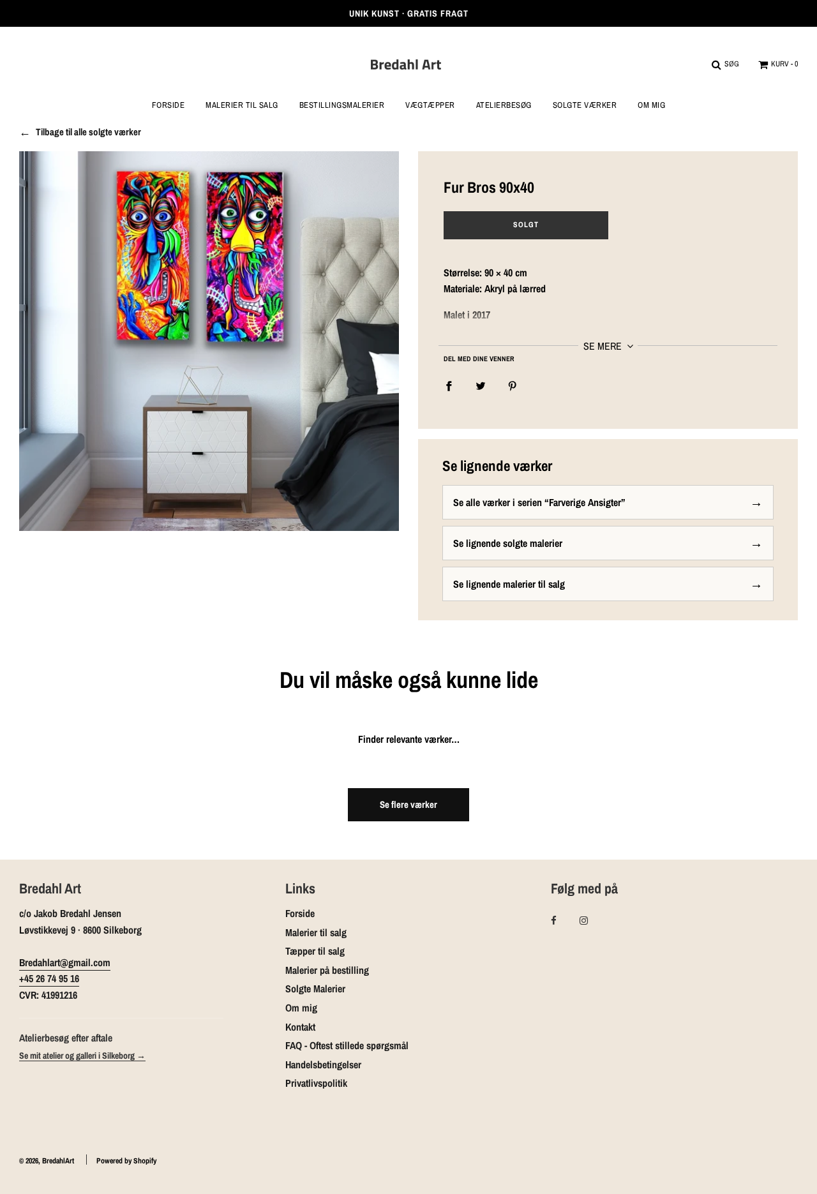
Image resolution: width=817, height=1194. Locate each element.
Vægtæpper (430, 105)
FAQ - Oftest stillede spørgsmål (346, 1045)
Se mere (603, 346)
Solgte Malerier (315, 988)
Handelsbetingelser (323, 1064)
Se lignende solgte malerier (507, 543)
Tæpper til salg (315, 951)
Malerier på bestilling (327, 970)
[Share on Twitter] (480, 385)
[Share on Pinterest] (512, 385)
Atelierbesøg (504, 105)
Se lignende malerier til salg (509, 584)
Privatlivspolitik (316, 1083)
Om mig (651, 105)
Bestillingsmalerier (342, 105)
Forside (168, 105)
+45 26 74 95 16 (49, 978)
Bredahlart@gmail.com (64, 962)
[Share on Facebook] (448, 385)
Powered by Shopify (126, 1161)
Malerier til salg (316, 932)
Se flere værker (408, 804)
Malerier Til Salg (242, 105)
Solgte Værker (585, 105)
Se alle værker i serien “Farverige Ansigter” (539, 502)
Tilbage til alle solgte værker (88, 132)
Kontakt (300, 1027)
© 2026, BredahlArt (46, 1161)
